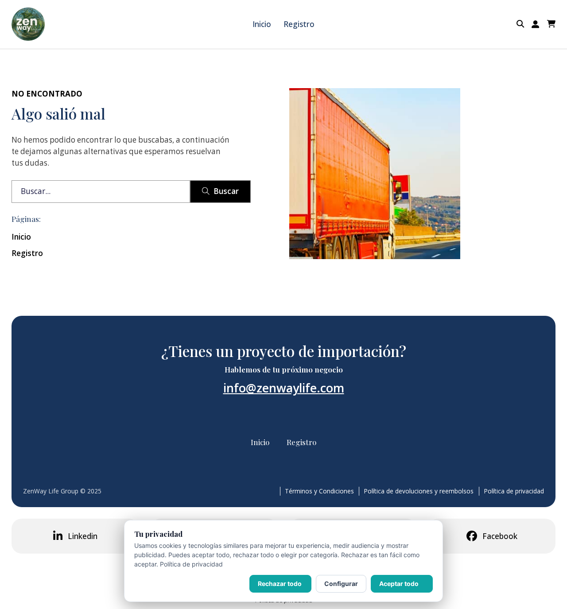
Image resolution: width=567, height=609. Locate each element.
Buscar (226, 191)
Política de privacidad (514, 491)
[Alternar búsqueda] (520, 24)
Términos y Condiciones (319, 491)
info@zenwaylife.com (283, 388)
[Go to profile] (535, 24)
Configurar (341, 583)
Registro (299, 24)
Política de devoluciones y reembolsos (419, 491)
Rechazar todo (280, 583)
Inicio (261, 24)
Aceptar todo (399, 583)
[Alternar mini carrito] (551, 24)
